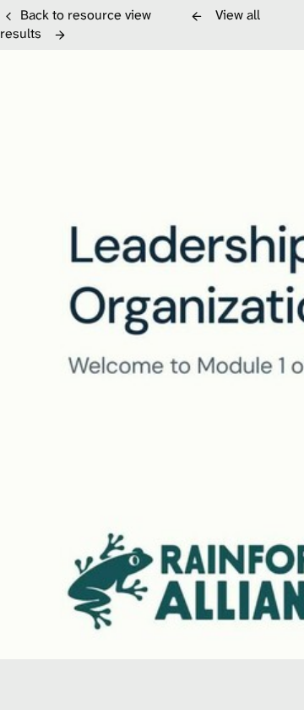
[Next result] (60, 34)
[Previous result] (196, 16)
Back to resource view (86, 15)
